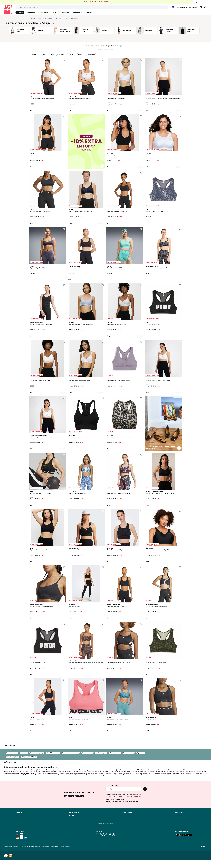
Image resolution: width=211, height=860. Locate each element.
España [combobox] (203, 846)
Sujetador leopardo (101, 753)
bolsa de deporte (120, 773)
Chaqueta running (115, 753)
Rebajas (54, 12)
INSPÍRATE (71, 816)
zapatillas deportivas (176, 771)
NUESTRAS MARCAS (179, 812)
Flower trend (65, 12)
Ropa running (141, 753)
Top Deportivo (74, 18)
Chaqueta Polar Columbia (28, 757)
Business (89, 12)
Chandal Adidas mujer (53, 753)
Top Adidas (24, 753)
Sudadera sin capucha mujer (70, 753)
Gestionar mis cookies (65, 846)
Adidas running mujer (12, 757)
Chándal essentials (87, 753)
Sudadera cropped (128, 753)
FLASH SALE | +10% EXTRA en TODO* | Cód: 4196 (96, 1)
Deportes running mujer (37, 753)
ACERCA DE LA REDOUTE (128, 812)
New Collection (43, 12)
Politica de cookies (24, 846)
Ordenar (33, 54)
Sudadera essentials (12, 753)
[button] (205, 7)
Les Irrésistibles (77, 12)
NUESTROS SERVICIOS (74, 812)
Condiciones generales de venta (11, 846)
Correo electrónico (112, 785)
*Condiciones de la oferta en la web (50, 846)
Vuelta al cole (31, 12)
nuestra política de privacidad (115, 799)
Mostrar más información (105, 823)
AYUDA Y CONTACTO (20, 812)
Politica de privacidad (35, 846)
